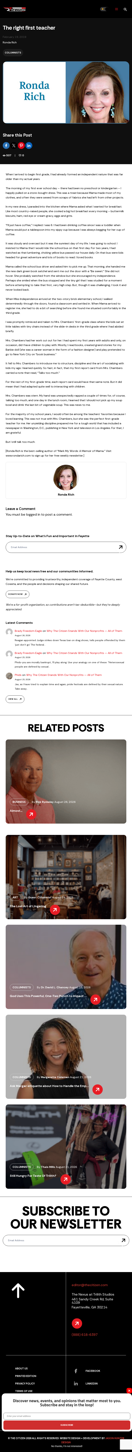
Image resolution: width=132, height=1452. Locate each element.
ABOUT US (21, 1368)
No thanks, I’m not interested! (66, 1446)
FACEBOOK (93, 1371)
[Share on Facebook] (6, 145)
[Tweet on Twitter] (14, 145)
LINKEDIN (92, 1383)
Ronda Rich (10, 42)
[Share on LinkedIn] (28, 145)
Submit (120, 547)
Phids (18, 675)
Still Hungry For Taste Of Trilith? (33, 1176)
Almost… (16, 811)
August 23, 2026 (80, 987)
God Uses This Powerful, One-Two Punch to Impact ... (48, 996)
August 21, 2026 (80, 1077)
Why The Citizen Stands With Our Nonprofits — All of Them (84, 631)
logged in (33, 514)
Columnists (13, 52)
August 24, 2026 (62, 897)
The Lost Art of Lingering (28, 906)
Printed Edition (25, 1376)
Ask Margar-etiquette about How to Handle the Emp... (49, 1086)
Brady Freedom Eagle (28, 631)
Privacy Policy (25, 1383)
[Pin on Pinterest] (21, 145)
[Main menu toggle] (116, 9)
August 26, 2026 (65, 802)
